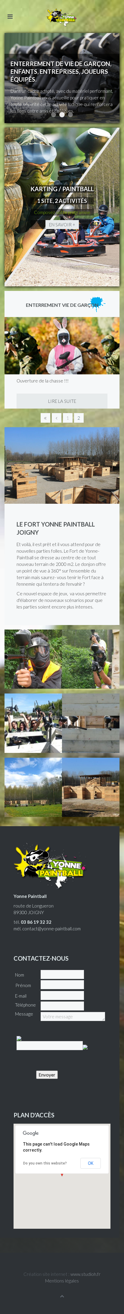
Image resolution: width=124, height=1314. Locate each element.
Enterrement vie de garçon (62, 305)
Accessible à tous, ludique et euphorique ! (53, 114)
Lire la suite (62, 401)
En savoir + (62, 224)
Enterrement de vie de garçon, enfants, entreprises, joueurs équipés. (62, 114)
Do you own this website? (45, 1163)
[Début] (45, 418)
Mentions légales (62, 1280)
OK (90, 1163)
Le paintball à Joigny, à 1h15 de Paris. (70, 114)
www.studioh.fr (85, 1274)
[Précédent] (56, 418)
